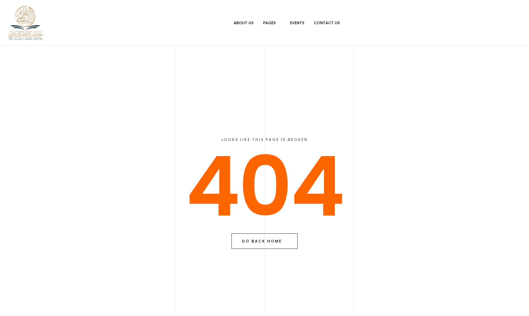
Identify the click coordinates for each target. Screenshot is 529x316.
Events (297, 23)
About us (243, 23)
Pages (269, 23)
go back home (262, 241)
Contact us (327, 23)
